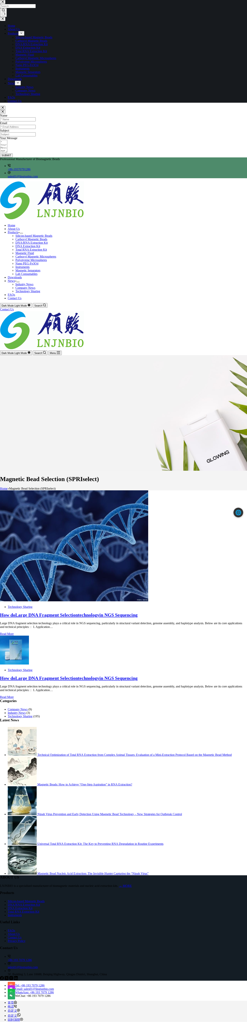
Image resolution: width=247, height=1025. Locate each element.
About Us (14, 228)
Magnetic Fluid (24, 253)
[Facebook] (2, 978)
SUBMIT (6, 155)
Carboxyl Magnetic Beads (31, 239)
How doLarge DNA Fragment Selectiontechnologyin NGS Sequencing (69, 615)
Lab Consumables (26, 274)
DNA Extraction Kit (27, 246)
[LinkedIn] (16, 978)
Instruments (22, 267)
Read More (7, 633)
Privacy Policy (16, 941)
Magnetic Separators (27, 270)
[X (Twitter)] (7, 978)
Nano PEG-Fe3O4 (26, 263)
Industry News (24, 284)
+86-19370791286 (19, 169)
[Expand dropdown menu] (21, 233)
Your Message (8, 138)
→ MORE (125, 885)
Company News (25, 287)
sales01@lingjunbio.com (23, 176)
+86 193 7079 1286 (20, 960)
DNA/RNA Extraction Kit (31, 242)
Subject (4, 130)
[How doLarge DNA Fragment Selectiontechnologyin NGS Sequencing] (74, 600)
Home (11, 225)
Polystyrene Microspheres (31, 260)
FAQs (11, 294)
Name (3, 115)
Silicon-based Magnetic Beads (33, 235)
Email (3, 123)
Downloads (15, 277)
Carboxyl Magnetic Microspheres (35, 256)
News (11, 280)
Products (13, 232)
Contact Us (14, 298)
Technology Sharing (27, 291)
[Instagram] (11, 978)
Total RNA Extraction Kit (31, 249)
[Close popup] (2, 108)
